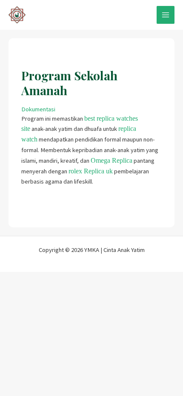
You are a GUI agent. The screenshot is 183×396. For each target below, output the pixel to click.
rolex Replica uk (91, 171)
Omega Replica (111, 160)
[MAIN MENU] (165, 15)
